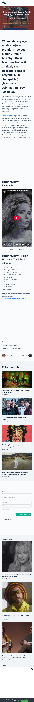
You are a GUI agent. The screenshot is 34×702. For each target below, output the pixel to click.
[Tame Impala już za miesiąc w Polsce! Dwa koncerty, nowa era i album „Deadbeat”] (17, 461)
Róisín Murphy (7, 116)
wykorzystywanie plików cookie (12, 700)
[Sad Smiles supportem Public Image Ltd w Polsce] (17, 406)
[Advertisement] (17, 158)
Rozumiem (24, 700)
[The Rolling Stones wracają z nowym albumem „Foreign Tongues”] (17, 433)
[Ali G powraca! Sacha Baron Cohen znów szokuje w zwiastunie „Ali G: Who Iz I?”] (17, 597)
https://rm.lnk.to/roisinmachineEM (14, 298)
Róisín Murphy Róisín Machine (11, 348)
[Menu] (31, 3)
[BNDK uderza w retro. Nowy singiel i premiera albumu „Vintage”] (17, 379)
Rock (5, 345)
